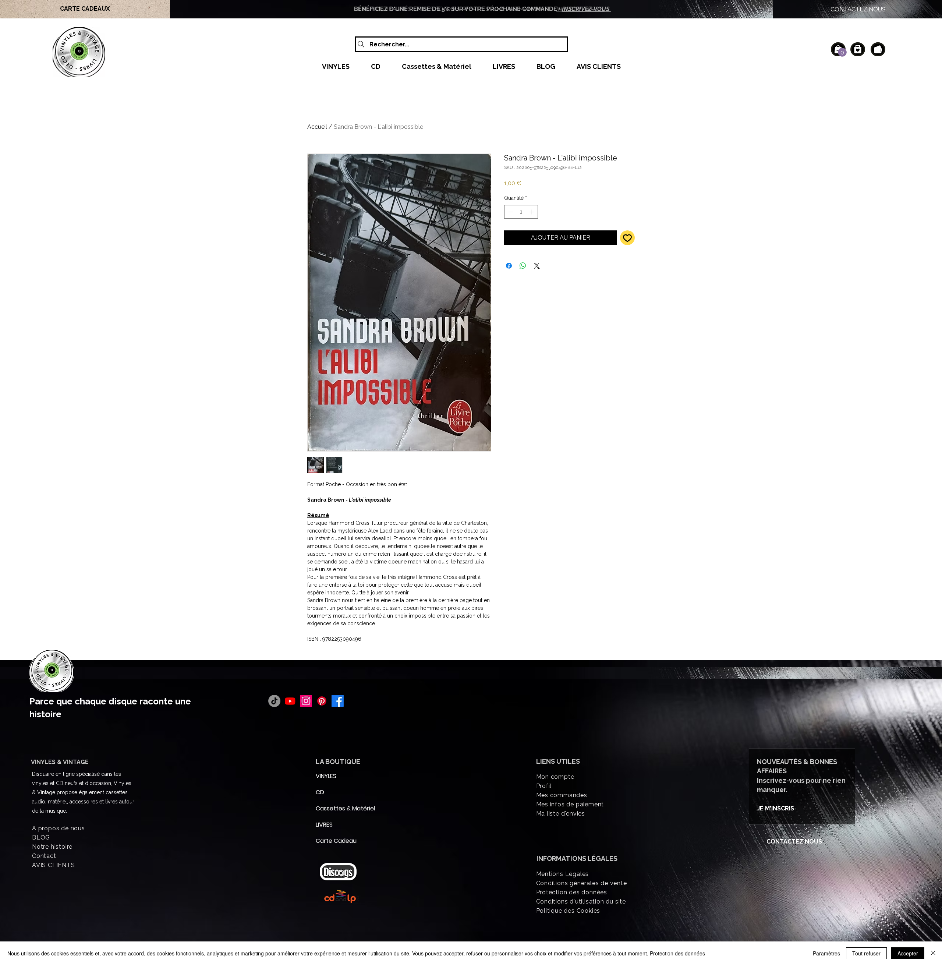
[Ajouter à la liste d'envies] (627, 237)
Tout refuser (866, 953)
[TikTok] (274, 701)
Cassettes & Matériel (333, 808)
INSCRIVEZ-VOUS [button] (586, 9)
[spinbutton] (521, 211)
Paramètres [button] (826, 953)
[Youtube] (290, 701)
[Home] (857, 49)
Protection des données (677, 953)
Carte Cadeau (333, 841)
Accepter (907, 953)
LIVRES (324, 824)
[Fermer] (933, 953)
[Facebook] (338, 701)
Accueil (317, 126)
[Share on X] (536, 265)
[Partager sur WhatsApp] (522, 265)
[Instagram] (306, 701)
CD (320, 792)
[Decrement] (509, 211)
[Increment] (532, 211)
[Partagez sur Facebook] (508, 265)
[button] (842, 52)
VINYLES (326, 776)
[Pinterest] (322, 701)
